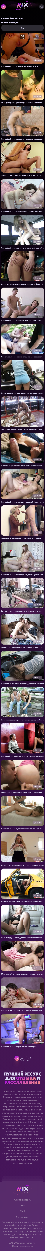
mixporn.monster (28, 1243)
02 (22, 1058)
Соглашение (22, 1217)
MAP (22, 1211)
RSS (22, 1205)
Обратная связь (22, 1199)
